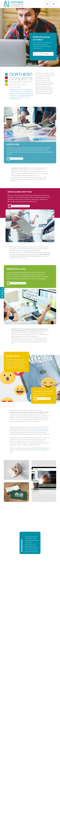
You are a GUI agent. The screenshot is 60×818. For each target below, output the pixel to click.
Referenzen (37, 448)
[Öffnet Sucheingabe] (47, 4)
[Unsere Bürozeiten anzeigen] (2, 293)
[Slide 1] (28, 64)
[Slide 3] (31, 64)
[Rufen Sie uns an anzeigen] (2, 289)
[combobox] (48, 54)
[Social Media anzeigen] (2, 297)
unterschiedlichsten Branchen (40, 430)
